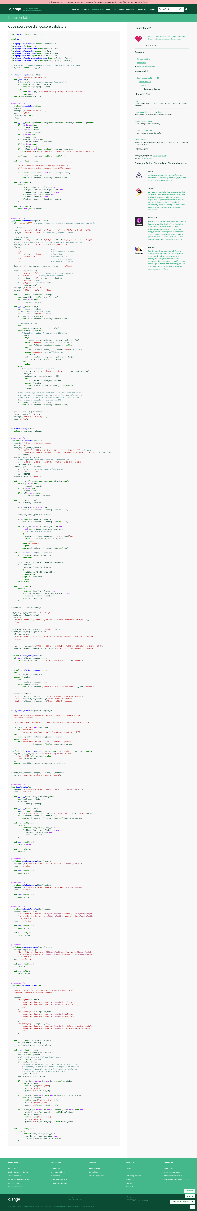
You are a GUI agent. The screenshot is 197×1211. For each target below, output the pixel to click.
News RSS (129, 1187)
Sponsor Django (169, 1168)
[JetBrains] (139, 196)
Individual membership (59, 1183)
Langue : (190, 1196)
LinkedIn (129, 1183)
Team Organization (15, 1176)
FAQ (136, 101)
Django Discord (94, 1172)
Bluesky (129, 1179)
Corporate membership (172, 1172)
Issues (121, 9)
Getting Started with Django (18, 1172)
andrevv (147, 1200)
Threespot (132, 1200)
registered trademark (65, 1206)
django (143, 85)
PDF (159, 156)
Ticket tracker (140, 140)
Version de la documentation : (182, 1201)
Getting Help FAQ (95, 1168)
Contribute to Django (58, 1172)
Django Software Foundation (18, 1179)
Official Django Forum (143, 130)
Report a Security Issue (59, 1179)
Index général (141, 63)
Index (137, 112)
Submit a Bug (55, 1176)
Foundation (141, 9)
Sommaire (162, 112)
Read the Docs (147, 158)
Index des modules (147, 112)
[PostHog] (139, 254)
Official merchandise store (173, 1176)
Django (15, 9)
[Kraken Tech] (139, 225)
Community (130, 9)
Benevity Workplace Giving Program (176, 1179)
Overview (75, 9)
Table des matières (143, 59)
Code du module (145, 82)
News (108, 9)
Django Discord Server (144, 121)
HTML (155, 156)
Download (85, 9)
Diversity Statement (15, 1187)
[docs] (13, 106)
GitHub (128, 1168)
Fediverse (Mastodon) (134, 1176)
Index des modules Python (146, 66)
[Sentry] (139, 178)
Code (114, 9)
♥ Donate (151, 9)
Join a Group (55, 1168)
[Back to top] (192, 1207)
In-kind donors (75, 1199)
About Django (13, 1168)
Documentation (98, 9)
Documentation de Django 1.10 (148, 78)
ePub (164, 156)
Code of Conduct (14, 1183)
